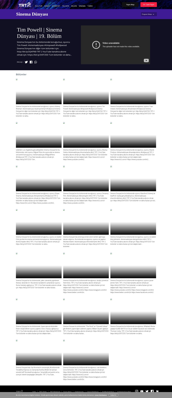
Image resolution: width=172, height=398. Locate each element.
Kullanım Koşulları (124, 392)
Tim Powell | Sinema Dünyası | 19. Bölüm (39, 33)
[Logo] (21, 391)
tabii (34, 392)
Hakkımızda (79, 392)
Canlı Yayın (150, 4)
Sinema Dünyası (32, 14)
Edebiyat (56, 6)
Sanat (47, 6)
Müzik (74, 6)
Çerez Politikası (93, 392)
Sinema (82, 6)
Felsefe (65, 6)
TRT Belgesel (55, 392)
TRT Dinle (43, 392)
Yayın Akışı (130, 4)
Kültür (38, 6)
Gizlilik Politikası (108, 392)
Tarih (90, 6)
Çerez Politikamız (101, 395)
